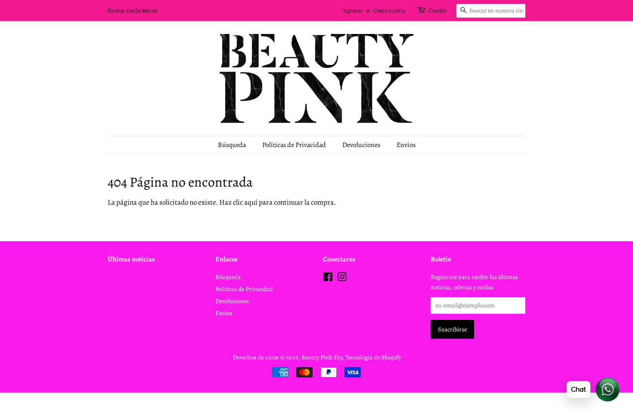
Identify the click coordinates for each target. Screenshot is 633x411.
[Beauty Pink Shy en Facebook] (328, 278)
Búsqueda (232, 145)
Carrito (437, 10)
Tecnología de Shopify (373, 357)
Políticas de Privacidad (294, 145)
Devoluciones (361, 145)
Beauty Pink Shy (321, 357)
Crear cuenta (389, 10)
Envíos (406, 145)
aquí (251, 202)
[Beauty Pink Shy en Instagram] (342, 278)
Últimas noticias (131, 259)
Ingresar (352, 10)
